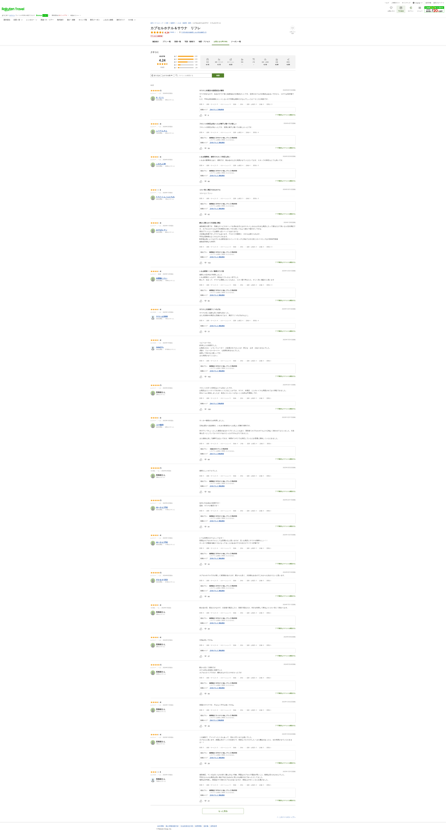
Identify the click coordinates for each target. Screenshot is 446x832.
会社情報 (160, 826)
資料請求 (213, 826)
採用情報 (198, 826)
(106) (220, 41)
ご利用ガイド (395, 3)
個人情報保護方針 (172, 826)
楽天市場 (428, 3)
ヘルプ (387, 3)
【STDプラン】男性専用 (217, 143)
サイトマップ (406, 3)
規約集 (206, 826)
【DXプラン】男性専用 (216, 110)
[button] (174, 98)
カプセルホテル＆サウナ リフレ (176, 28)
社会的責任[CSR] (187, 826)
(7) (190, 41)
